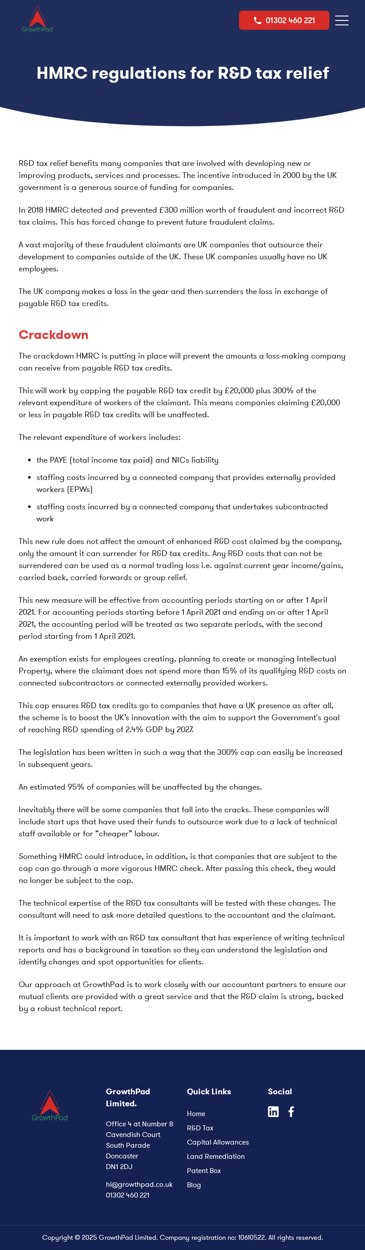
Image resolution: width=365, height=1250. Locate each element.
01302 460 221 (128, 1194)
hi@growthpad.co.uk (139, 1184)
